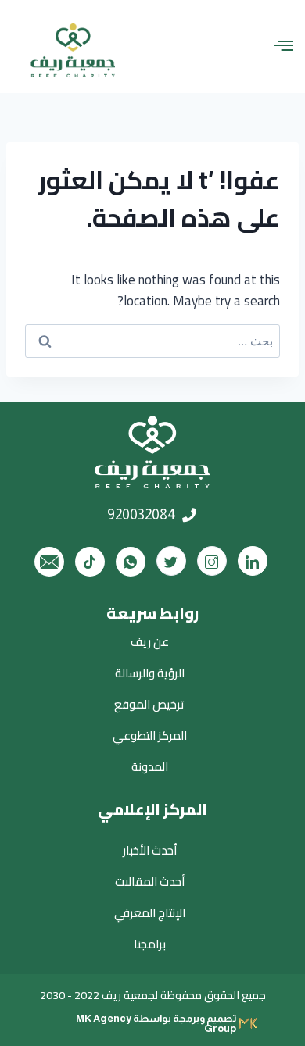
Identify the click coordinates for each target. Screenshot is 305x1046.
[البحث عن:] (152, 341)
